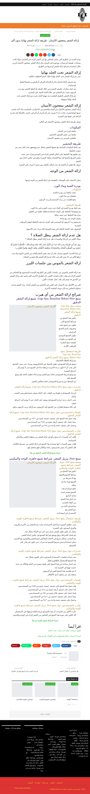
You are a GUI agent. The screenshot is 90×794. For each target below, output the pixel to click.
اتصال (63, 26)
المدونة (44, 4)
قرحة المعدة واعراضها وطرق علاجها (25, 671)
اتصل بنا (50, 4)
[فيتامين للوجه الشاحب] (22, 690)
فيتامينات (74, 684)
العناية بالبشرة (45, 35)
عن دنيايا (56, 4)
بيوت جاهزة (79, 753)
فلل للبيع (37, 750)
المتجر (61, 4)
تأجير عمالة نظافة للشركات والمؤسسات (57, 746)
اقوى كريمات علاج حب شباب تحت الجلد (64, 630)
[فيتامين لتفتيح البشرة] (45, 690)
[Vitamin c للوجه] (68, 690)
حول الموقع (77, 26)
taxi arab (59, 754)
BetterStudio (27, 788)
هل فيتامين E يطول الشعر (68, 671)
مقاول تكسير (56, 744)
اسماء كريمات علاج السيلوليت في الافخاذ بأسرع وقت (59, 636)
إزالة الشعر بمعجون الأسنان (69, 641)
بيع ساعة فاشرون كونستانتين (34, 755)
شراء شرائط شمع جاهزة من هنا (45, 620)
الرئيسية (67, 4)
